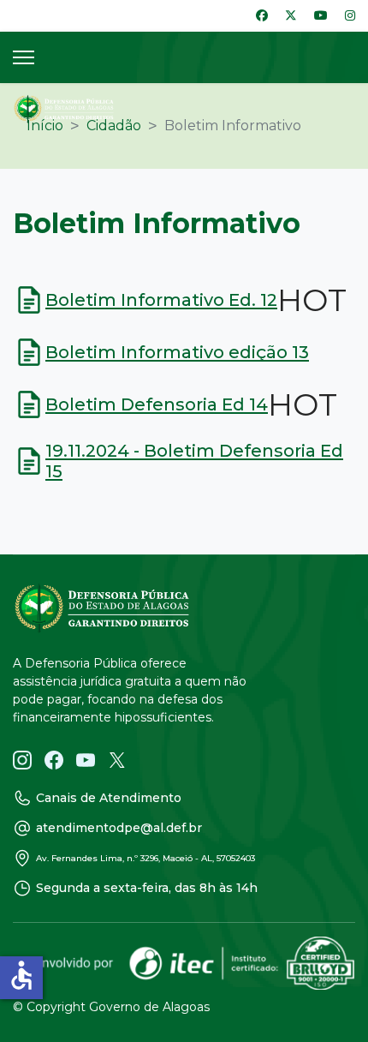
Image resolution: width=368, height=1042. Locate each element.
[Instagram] (350, 15)
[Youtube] (321, 15)
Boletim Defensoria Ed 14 (156, 404)
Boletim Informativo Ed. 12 (161, 300)
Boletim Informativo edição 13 (177, 352)
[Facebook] (262, 15)
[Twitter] (291, 15)
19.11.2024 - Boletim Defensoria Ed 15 (194, 461)
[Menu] (23, 57)
